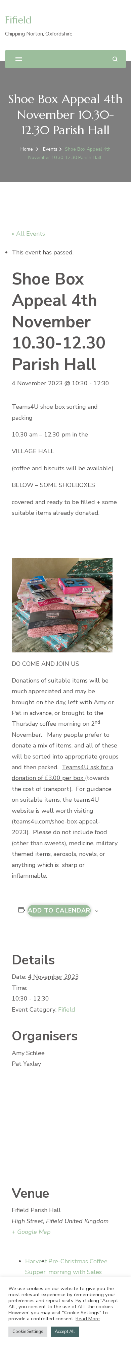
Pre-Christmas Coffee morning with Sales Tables (77, 1272)
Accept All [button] (65, 1332)
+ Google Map (31, 1232)
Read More (88, 1319)
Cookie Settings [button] (27, 1332)
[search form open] (115, 59)
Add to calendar (59, 910)
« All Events (28, 234)
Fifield (18, 20)
